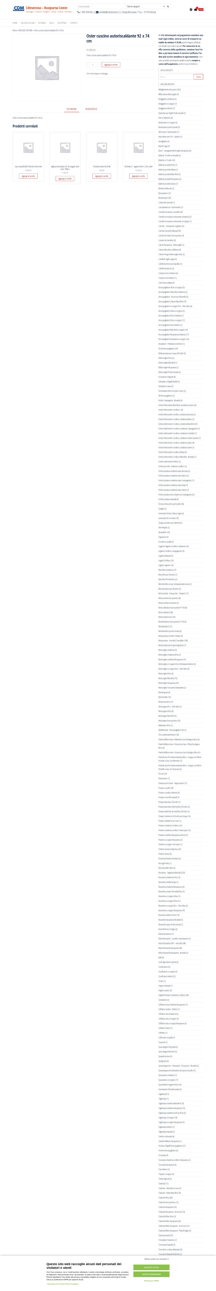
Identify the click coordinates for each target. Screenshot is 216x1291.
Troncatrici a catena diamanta (169, 1249)
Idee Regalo (162, 527)
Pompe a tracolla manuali (167, 797)
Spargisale (162, 1060)
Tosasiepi (162, 1155)
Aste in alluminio (164, 117)
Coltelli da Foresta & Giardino (169, 263)
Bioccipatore (163, 193)
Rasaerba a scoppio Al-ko (167, 900)
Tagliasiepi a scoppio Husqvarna (170, 1122)
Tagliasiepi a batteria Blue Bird (169, 1103)
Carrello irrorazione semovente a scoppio (173, 221)
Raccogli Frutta (163, 863)
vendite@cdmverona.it (108, 12)
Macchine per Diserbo (166, 574)
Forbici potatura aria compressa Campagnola (174, 494)
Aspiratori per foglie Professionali (170, 113)
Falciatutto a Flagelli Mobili (167, 381)
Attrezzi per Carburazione (167, 131)
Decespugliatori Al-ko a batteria (169, 315)
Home (15, 22)
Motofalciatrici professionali (168, 631)
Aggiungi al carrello (111, 64)
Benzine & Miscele (165, 188)
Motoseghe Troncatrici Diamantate (171, 687)
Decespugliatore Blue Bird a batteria (171, 291)
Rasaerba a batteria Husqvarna (169, 886)
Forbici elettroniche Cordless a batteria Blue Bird (176, 423)
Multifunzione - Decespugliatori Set (171, 729)
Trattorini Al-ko (163, 1197)
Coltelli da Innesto (165, 268)
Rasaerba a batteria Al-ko (167, 877)
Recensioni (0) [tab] (91, 108)
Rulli (160, 957)
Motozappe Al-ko (164, 711)
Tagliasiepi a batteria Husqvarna (170, 1108)
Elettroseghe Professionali (168, 372)
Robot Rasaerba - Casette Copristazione (173, 938)
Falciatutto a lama (164, 386)
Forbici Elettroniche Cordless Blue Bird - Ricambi (176, 456)
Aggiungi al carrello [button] (28, 176)
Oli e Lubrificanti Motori (167, 734)
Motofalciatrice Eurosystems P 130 (171, 621)
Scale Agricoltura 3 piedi (167, 962)
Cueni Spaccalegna (165, 282)
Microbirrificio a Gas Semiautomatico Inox (173, 584)
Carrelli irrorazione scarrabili (168, 211)
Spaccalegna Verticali (166, 1051)
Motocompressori (165, 616)
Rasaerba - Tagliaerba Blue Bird (170, 872)
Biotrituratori (163, 197)
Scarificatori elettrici (165, 976)
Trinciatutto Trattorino (166, 1239)
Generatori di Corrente (166, 518)
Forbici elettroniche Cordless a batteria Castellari (176, 433)
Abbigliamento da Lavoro (167, 89)
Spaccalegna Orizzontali (167, 1046)
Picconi (161, 773)
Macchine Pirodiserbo (166, 579)
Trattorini (161, 1183)
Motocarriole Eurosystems (168, 598)
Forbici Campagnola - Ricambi (169, 400)
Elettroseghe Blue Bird (166, 362)
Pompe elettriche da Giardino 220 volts (172, 811)
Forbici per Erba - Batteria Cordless (171, 466)
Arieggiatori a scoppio (166, 103)
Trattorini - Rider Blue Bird (168, 1192)
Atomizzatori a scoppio (166, 122)
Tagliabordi (162, 1094)
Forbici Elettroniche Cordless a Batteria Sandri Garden (178, 437)
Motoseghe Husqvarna (166, 682)
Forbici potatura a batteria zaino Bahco (172, 475)
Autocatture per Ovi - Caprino (169, 136)
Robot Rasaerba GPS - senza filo (170, 943)
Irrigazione (162, 536)
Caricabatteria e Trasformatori (169, 207)
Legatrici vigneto (164, 565)
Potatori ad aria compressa (168, 849)
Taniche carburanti (165, 1136)
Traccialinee (162, 1169)
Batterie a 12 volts (165, 160)
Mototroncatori (164, 701)
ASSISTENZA (62, 22)
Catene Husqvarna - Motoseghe (170, 244)
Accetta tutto (151, 1267)
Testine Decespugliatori (167, 1150)
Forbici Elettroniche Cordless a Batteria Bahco (175, 419)
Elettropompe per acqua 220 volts (170, 353)
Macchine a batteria (165, 569)
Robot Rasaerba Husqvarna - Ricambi (172, 952)
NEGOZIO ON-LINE (27, 22)
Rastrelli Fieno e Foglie (166, 929)
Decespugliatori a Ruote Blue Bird (170, 301)
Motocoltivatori (164, 612)
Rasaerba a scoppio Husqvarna (169, 910)
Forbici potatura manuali (167, 499)
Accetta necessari (151, 1274)
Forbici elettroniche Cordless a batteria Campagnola (177, 428)
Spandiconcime (164, 1056)
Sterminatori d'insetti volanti (168, 1089)
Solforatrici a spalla (165, 1037)
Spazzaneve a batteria (166, 1075)
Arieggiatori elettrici (165, 108)
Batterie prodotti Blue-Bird (168, 174)
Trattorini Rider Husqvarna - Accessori (172, 1225)
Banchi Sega (162, 146)
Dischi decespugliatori (166, 348)
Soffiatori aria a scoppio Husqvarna (171, 1023)
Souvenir (161, 1042)
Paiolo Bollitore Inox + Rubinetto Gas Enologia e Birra (177, 739)
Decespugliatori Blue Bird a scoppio (171, 329)
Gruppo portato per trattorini (169, 522)
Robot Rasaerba (164, 933)
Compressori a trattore (167, 273)
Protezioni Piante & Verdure (168, 858)
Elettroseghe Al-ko (165, 357)
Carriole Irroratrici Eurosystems (170, 235)
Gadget (161, 508)
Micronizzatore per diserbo (168, 588)
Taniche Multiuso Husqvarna (168, 1141)
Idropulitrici (162, 532)
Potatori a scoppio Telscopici (169, 844)
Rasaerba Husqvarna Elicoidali (169, 919)
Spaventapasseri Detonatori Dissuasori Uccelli (175, 1070)
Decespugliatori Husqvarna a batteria (171, 334)
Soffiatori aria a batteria (167, 1013)
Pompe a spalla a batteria (167, 792)
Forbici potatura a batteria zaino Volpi (172, 485)
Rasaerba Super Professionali (169, 924)
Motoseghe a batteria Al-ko (168, 654)
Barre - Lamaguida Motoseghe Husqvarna (173, 150)
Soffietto (161, 1032)
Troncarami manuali (165, 1244)
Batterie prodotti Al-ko (166, 164)
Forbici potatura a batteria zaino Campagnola (174, 480)
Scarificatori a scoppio (166, 971)
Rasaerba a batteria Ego (167, 882)
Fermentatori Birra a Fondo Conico (171, 390)
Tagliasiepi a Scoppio (166, 1117)
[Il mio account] (191, 9)
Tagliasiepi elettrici (165, 1126)
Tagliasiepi (162, 1098)
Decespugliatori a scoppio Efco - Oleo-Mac (174, 306)
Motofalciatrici (163, 626)
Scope (160, 980)
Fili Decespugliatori (165, 395)
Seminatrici (162, 999)
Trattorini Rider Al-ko (166, 1216)
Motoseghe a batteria (166, 649)
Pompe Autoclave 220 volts (168, 801)
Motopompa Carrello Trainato (169, 635)
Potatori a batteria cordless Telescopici (172, 830)
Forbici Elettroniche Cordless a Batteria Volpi (174, 442)
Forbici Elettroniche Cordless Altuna (171, 452)
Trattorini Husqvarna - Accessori (170, 1211)
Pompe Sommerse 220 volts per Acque (172, 816)
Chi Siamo (42, 22)
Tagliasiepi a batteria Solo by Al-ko (171, 1112)
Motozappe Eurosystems (167, 720)
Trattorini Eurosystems (166, 1202)
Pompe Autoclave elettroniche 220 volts (172, 806)
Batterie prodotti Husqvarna (168, 178)
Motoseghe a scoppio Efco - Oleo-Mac (172, 668)
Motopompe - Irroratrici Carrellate (171, 640)
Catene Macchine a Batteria (168, 249)
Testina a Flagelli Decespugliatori (170, 1145)
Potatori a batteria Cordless (168, 825)
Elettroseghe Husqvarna (167, 367)
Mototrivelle (163, 697)
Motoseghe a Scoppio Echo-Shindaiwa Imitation (175, 664)
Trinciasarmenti (164, 1235)
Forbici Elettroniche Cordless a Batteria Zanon (175, 447)
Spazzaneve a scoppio (166, 1079)
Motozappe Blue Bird (166, 715)
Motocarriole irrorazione (167, 602)
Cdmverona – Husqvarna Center (46, 7)
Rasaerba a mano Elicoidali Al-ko (170, 891)
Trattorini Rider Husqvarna (168, 1221)
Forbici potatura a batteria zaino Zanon (172, 489)
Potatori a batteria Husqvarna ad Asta (172, 834)
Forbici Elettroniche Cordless (169, 409)
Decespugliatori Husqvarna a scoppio (172, 339)
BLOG (52, 22)
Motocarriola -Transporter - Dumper (171, 593)
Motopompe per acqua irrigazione (171, 645)
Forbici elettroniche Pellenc (168, 461)
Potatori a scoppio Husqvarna (169, 839)
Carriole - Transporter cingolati (169, 226)
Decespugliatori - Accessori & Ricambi (172, 296)
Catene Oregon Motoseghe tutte (170, 254)
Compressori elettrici (166, 277)
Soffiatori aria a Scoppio (167, 1018)
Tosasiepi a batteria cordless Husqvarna (173, 1159)
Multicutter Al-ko (164, 725)
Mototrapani (163, 692)
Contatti (73, 22)
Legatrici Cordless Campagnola (169, 550)
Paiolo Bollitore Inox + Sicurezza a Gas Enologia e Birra (178, 752)
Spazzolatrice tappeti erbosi (168, 1084)
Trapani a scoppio (165, 1174)
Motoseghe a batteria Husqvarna (170, 659)
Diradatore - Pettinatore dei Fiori (170, 343)
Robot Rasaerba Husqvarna (168, 947)
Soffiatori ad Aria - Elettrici (167, 1009)
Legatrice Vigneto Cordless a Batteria (171, 546)
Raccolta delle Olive (165, 867)
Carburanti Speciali (165, 202)
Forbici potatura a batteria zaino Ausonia (173, 470)
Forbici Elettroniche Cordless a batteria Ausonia (175, 414)
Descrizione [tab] (71, 108)
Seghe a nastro (164, 990)
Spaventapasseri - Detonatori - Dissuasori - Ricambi (177, 1065)
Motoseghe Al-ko (164, 673)
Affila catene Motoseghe (167, 94)
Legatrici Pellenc (164, 560)
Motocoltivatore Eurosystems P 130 (171, 607)
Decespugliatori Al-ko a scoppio (170, 320)
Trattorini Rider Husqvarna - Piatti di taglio (173, 1230)
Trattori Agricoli (163, 1178)
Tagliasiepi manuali (165, 1131)
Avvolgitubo (162, 141)
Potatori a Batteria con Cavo (168, 820)
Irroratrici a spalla (164, 541)
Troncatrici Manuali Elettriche (169, 1254)
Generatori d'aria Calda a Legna (170, 513)
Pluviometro (162, 778)
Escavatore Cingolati (165, 376)
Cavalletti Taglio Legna (166, 259)
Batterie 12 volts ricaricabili (168, 155)
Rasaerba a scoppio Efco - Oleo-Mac (172, 905)
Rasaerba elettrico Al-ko (167, 914)
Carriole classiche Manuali (168, 230)
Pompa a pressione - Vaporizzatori (171, 783)
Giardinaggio (104, 73)
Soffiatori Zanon (164, 1027)
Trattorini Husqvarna (165, 1207)
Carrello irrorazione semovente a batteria (173, 216)
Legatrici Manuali (164, 555)
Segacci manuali (164, 985)
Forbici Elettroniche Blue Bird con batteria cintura (176, 405)
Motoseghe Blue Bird (166, 678)
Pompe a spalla (164, 787)
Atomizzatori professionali (167, 127)
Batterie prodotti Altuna (167, 169)
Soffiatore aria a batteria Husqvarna (171, 1004)
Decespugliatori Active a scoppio (170, 310)
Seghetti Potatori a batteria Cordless (171, 995)
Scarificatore (163, 966)
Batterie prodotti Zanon (167, 183)
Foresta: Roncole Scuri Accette (169, 503)
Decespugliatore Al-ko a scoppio (170, 287)
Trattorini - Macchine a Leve (168, 1188)
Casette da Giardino (165, 240)
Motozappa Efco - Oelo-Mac (168, 706)
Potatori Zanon (163, 853)
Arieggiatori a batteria (166, 98)
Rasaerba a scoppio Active (168, 896)
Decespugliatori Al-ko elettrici (169, 324)
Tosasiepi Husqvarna (166, 1164)
